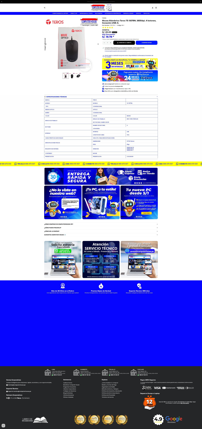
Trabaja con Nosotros (69, 391)
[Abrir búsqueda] (44, 7)
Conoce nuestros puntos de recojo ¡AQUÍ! (115, 51)
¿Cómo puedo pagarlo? (52, 227)
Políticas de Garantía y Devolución (112, 391)
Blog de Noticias (68, 393)
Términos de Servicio (108, 397)
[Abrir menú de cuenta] (152, 7)
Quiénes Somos (67, 383)
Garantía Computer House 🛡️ (55, 235)
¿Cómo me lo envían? (51, 231)
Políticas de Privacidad (108, 395)
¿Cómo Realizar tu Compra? (110, 383)
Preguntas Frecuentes (69, 387)
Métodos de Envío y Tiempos (110, 389)
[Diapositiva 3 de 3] (78, 76)
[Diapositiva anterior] (1, 1)
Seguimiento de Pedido (108, 387)
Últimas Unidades (68, 397)
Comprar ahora (147, 42)
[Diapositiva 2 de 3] (72, 76)
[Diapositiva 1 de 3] (66, 76)
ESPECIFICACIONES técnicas (56, 96)
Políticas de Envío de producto (111, 393)
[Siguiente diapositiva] (200, 1)
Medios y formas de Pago (109, 385)
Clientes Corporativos (69, 389)
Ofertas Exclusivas (68, 395)
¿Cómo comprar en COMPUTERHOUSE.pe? (58, 224)
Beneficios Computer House (71, 385)
